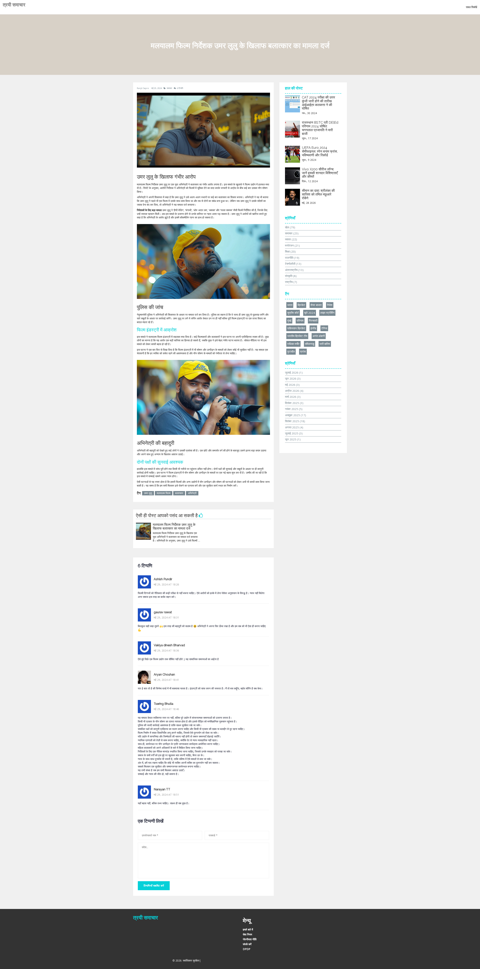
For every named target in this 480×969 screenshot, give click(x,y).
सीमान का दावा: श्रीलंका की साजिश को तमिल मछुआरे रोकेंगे (318, 194)
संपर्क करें (247, 944)
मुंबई (289, 320)
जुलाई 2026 (294, 372)
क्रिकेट (301, 305)
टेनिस (324, 328)
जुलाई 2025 (294, 433)
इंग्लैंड (313, 328)
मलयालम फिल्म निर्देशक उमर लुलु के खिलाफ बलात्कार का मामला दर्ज (174, 526)
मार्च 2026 (293, 397)
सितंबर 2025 (295, 421)
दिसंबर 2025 (294, 403)
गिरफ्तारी (313, 320)
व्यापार (291, 239)
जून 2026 (293, 378)
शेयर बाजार (316, 305)
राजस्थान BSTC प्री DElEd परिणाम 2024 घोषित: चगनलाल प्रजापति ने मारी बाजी (320, 127)
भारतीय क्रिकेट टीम (297, 336)
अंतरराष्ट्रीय (294, 270)
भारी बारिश (325, 344)
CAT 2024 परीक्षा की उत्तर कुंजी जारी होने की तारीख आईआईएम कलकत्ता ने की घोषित (318, 102)
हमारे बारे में (248, 929)
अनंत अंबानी (319, 336)
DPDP (246, 949)
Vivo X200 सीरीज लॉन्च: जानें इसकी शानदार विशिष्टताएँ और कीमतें (320, 173)
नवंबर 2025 (293, 409)
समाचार (169, 88)
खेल (290, 227)
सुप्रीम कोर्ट (293, 312)
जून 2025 (293, 439)
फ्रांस (303, 351)
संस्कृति (291, 276)
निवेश (329, 305)
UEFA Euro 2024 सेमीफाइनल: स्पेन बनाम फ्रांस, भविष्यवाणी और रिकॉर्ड (320, 151)
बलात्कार (179, 493)
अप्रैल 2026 (294, 391)
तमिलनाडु (309, 344)
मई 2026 (292, 385)
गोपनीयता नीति (249, 939)
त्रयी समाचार (14, 5)
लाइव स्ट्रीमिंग (327, 312)
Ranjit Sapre (143, 88)
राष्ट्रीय (291, 282)
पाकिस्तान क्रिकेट (296, 328)
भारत (289, 305)
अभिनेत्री (192, 493)
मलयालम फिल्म (163, 493)
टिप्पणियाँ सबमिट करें (154, 885)
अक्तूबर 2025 (295, 415)
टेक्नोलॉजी (293, 264)
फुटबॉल (291, 351)
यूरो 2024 (309, 312)
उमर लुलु (148, 493)
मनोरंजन (292, 245)
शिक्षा (290, 251)
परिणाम (300, 320)
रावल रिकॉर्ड (471, 7)
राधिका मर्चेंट (293, 344)
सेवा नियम (247, 934)
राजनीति (292, 258)
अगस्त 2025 (294, 427)
